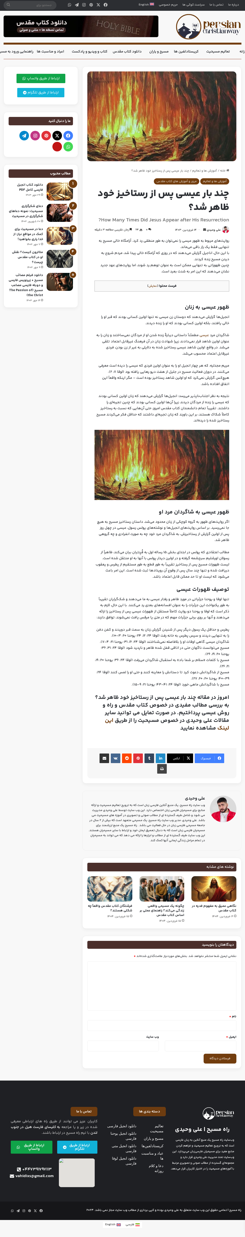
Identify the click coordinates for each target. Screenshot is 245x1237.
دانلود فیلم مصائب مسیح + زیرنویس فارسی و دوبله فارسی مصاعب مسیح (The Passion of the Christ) (26, 285)
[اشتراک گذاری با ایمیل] (104, 758)
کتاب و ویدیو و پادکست (89, 51)
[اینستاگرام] (84, 5)
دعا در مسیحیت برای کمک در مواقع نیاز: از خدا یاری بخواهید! (28, 234)
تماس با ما (216, 4)
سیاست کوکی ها (194, 4)
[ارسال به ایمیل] (204, 230)
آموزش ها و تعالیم (204, 170)
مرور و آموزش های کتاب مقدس (176, 181)
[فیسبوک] (105, 5)
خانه (223, 170)
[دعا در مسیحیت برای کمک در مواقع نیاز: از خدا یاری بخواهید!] (60, 236)
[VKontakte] (115, 758)
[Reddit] (127, 758)
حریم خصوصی (168, 4)
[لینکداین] (160, 758)
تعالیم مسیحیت (218, 51)
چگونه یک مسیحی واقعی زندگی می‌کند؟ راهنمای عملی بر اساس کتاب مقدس (162, 910)
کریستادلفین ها (186, 51)
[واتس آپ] (69, 5)
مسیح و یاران (159, 51)
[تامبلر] (149, 758)
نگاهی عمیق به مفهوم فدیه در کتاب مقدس (214, 908)
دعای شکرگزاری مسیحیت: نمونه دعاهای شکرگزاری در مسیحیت (26, 211)
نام (232, 1016)
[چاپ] (162, 769)
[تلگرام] (76, 5)
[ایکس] (98, 5)
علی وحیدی (214, 230)
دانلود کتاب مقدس (127, 51)
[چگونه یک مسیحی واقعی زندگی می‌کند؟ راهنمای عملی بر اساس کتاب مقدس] (161, 889)
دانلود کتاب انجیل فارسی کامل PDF (30, 187)
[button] (149, 1111)
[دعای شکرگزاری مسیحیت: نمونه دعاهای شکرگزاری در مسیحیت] (60, 213)
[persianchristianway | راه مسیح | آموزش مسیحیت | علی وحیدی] (208, 26)
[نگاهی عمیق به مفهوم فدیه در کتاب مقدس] (213, 889)
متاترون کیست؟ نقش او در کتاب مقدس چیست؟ (27, 257)
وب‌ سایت (152, 1037)
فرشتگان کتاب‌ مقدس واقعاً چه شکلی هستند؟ (110, 908)
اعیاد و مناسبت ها (50, 51)
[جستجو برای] (8, 5)
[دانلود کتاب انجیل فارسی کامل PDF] (60, 192)
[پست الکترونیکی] (57, 146)
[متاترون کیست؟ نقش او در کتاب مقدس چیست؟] (60, 259)
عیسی (204, 335)
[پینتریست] (91, 5)
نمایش (153, 286)
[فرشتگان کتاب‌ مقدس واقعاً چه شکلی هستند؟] (109, 889)
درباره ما (233, 4)
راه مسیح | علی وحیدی (202, 1129)
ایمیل (231, 1037)
